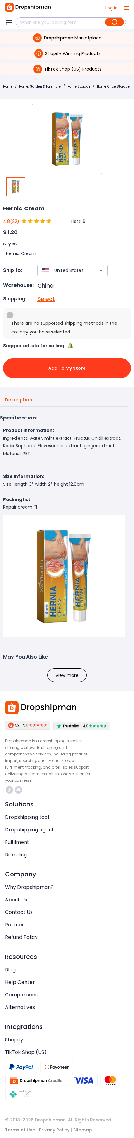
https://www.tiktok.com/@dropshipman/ (10, 790)
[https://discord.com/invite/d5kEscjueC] (18, 790)
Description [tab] (18, 400)
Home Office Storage (113, 86)
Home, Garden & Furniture (40, 86)
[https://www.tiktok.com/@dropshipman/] (9, 790)
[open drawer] (126, 8)
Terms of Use (20, 1130)
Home (7, 86)
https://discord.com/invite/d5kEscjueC (19, 790)
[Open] (101, 270)
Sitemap (82, 1130)
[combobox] (63, 270)
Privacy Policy (54, 1130)
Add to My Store (67, 368)
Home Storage (78, 86)
